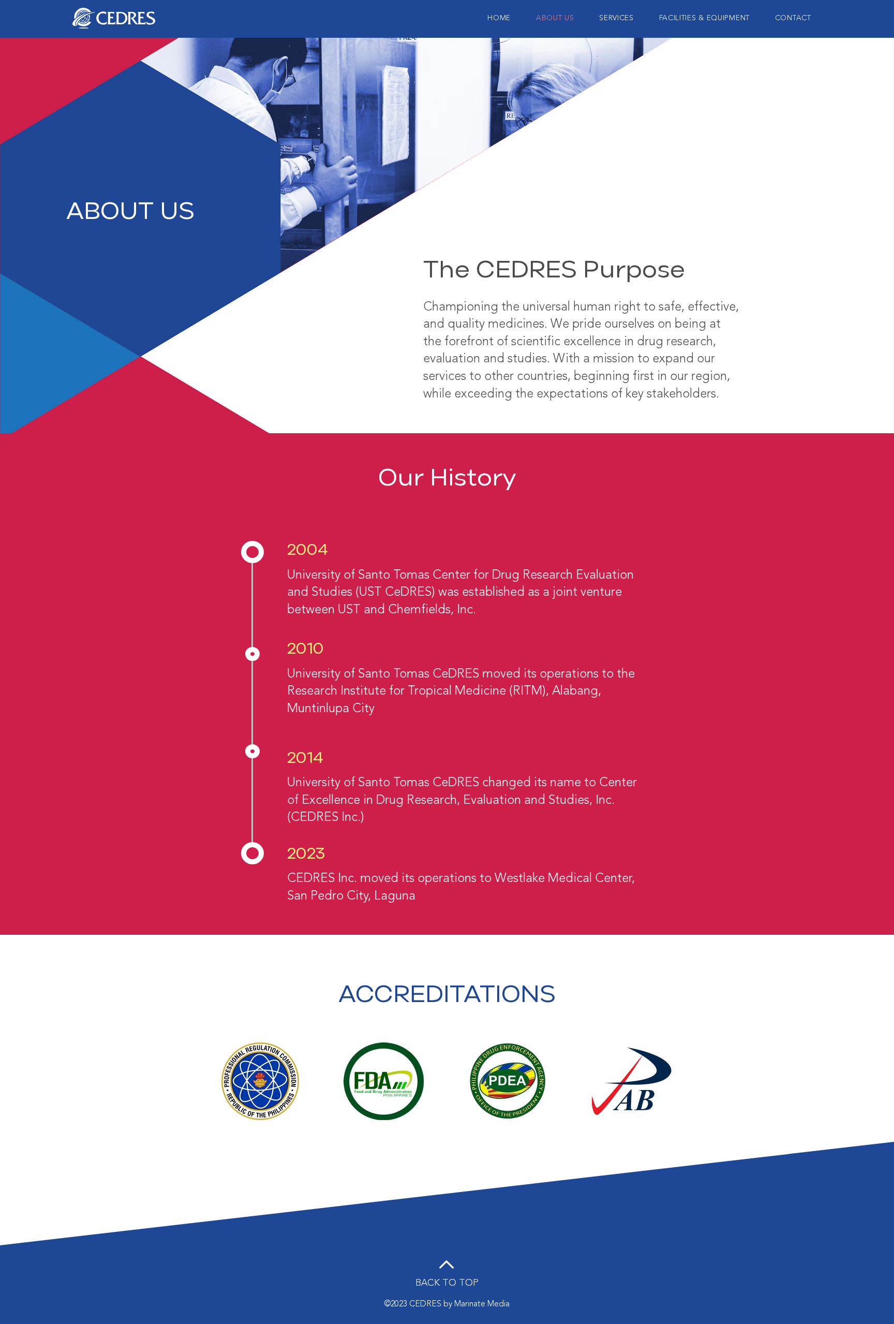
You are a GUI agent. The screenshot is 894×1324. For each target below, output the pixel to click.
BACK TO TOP (447, 1282)
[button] (704, 17)
